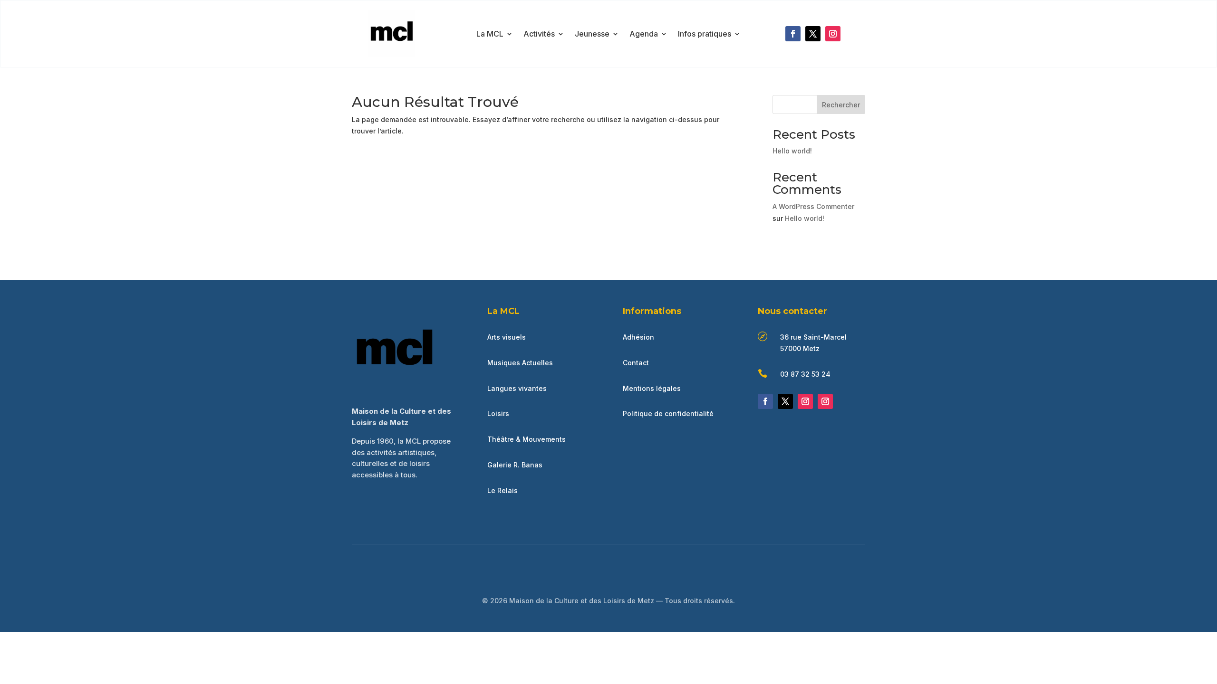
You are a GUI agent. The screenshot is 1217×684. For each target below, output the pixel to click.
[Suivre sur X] (813, 33)
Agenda (643, 34)
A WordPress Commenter (813, 206)
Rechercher (841, 105)
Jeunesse (592, 34)
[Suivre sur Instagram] (832, 33)
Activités (539, 34)
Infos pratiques (704, 34)
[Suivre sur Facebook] (793, 33)
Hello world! (792, 151)
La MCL (489, 34)
